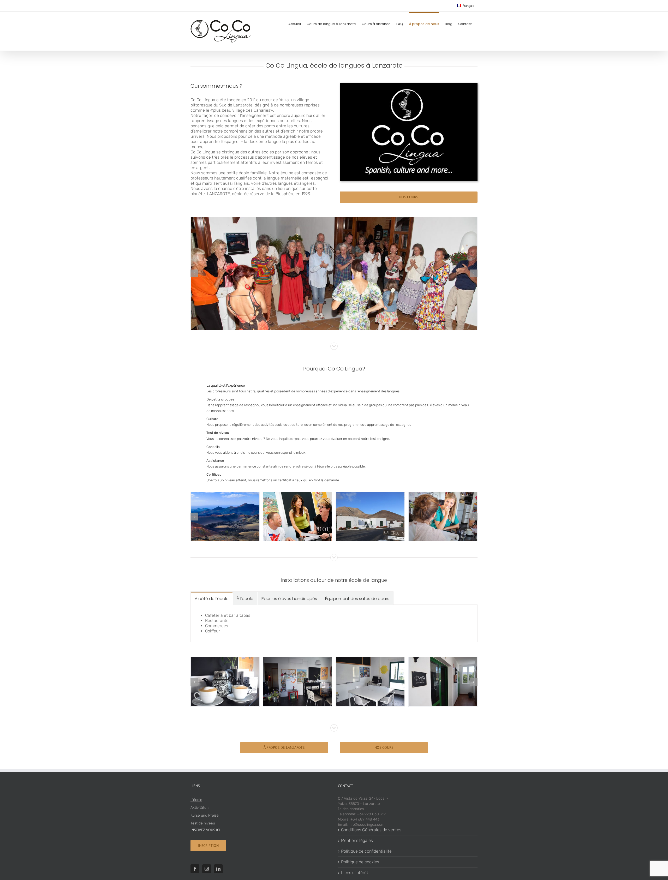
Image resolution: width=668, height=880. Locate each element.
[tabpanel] (334, 623)
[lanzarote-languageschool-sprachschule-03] (370, 494)
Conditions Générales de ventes (371, 829)
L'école (196, 800)
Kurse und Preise (204, 815)
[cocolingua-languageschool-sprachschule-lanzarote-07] (370, 659)
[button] (194, 273)
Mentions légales (357, 840)
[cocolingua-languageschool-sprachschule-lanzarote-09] (225, 659)
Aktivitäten (199, 807)
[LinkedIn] (218, 868)
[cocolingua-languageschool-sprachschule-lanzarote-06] (297, 494)
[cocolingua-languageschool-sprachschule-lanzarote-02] (443, 494)
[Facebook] (194, 868)
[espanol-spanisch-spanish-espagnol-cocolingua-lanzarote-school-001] (443, 659)
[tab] (211, 598)
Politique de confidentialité (366, 851)
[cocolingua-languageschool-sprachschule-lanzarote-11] (297, 659)
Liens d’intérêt (354, 872)
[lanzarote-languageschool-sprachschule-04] (225, 494)
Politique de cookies (360, 861)
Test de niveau (202, 823)
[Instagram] (206, 868)
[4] (334, 219)
